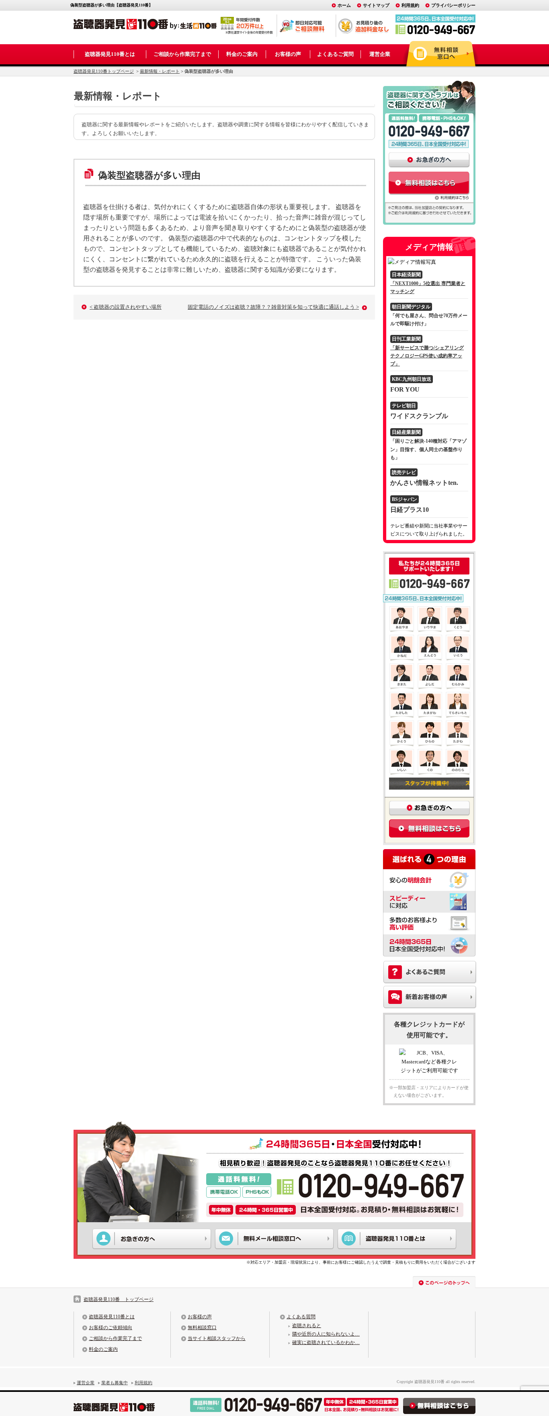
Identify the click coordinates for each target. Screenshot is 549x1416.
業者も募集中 (114, 1382)
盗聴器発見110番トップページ (104, 71)
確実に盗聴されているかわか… (326, 1342)
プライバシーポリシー (453, 5)
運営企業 (379, 54)
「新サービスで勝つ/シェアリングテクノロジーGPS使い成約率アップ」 (427, 356)
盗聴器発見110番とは (110, 54)
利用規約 (410, 5)
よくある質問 (301, 1317)
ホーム (344, 5)
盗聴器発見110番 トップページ (119, 1299)
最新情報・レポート (160, 71)
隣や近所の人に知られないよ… (326, 1334)
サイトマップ (376, 5)
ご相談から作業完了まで (182, 54)
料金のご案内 (242, 54)
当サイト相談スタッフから (217, 1338)
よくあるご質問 (335, 54)
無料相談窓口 (202, 1327)
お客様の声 (288, 54)
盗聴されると (306, 1325)
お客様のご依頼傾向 (110, 1327)
